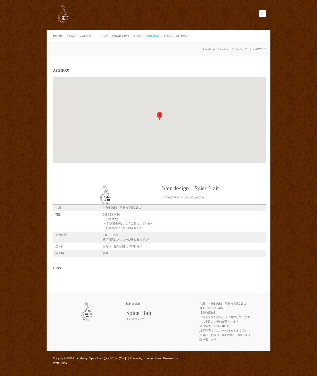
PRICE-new (120, 35)
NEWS (70, 35)
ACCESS (153, 35)
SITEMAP (182, 35)
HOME (57, 35)
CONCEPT (87, 35)
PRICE (103, 35)
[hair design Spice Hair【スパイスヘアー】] (62, 15)
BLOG (167, 35)
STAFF (138, 35)
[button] (159, 116)
